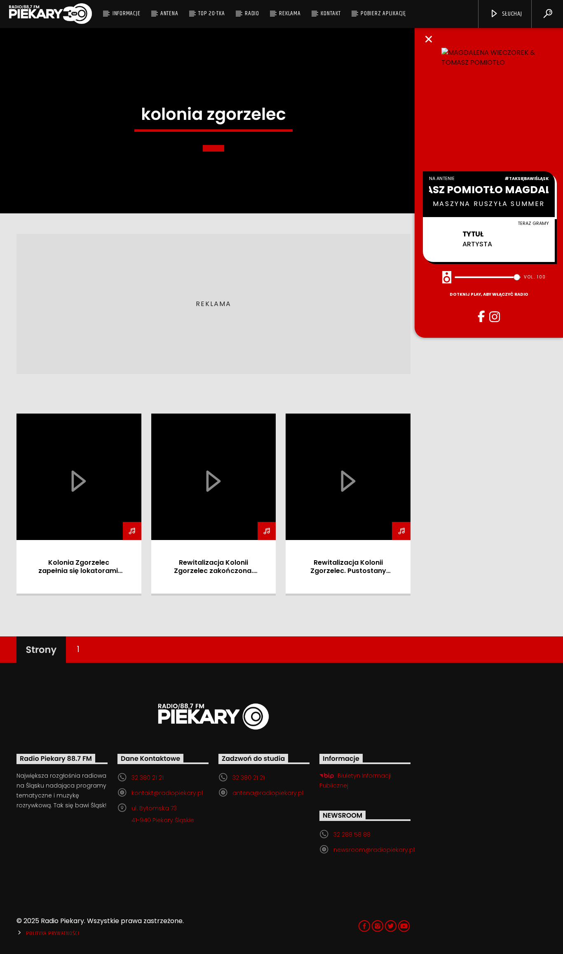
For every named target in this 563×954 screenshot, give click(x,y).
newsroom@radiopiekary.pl (374, 850)
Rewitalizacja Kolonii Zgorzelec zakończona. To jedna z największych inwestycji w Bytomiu (213, 575)
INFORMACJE (127, 13)
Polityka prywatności (52, 933)
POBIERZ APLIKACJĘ (383, 13)
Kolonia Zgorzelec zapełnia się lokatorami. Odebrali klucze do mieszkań (79, 575)
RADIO (252, 13)
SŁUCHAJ (511, 14)
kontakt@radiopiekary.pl (167, 793)
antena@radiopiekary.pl (267, 793)
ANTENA (169, 13)
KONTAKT (330, 13)
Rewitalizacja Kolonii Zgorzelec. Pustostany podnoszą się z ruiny (348, 571)
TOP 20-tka (211, 13)
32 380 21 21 (147, 778)
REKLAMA (289, 13)
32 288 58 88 (352, 834)
